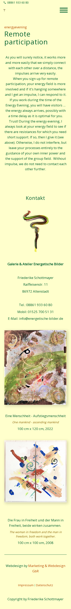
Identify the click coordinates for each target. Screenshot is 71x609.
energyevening (15, 27)
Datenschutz (44, 585)
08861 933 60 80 (18, 2)
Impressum (26, 585)
